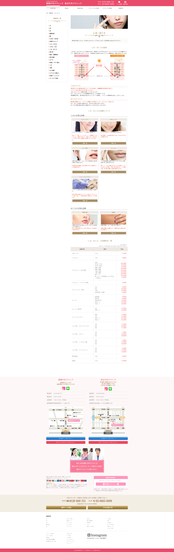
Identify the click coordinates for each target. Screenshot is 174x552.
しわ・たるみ (53, 44)
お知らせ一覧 (69, 533)
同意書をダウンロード (111, 484)
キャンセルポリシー (70, 539)
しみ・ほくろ (53, 49)
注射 (51, 68)
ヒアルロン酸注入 (54, 73)
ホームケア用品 (54, 78)
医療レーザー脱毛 (54, 62)
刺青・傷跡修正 (54, 54)
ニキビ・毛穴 (53, 47)
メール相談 (69, 537)
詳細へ (84, 143)
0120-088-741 (58, 393)
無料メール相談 (66, 507)
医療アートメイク (54, 76)
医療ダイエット (54, 41)
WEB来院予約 (108, 507)
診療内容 (51, 13)
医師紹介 (47, 537)
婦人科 (51, 52)
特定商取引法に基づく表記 (51, 541)
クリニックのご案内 (50, 533)
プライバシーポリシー (71, 541)
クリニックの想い (49, 535)
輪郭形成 (52, 33)
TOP (47, 13)
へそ (51, 65)
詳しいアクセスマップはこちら (65, 442)
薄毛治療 (52, 57)
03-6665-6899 (100, 393)
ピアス (51, 60)
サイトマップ (69, 543)
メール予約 (69, 535)
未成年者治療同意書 (50, 539)
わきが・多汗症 (54, 39)
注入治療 (52, 70)
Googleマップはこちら (65, 438)
